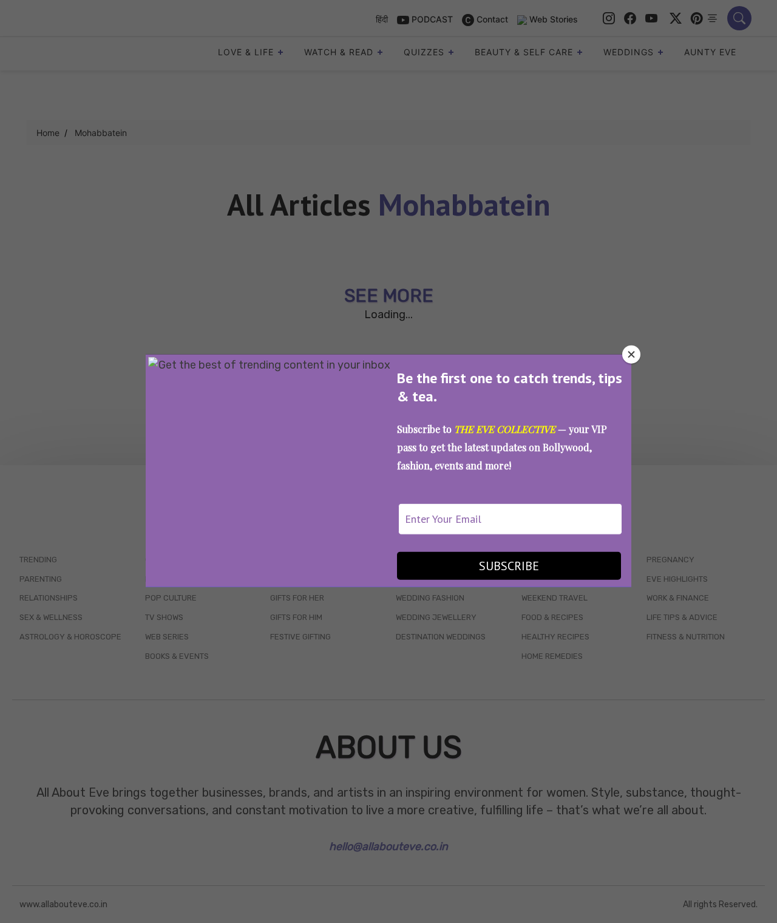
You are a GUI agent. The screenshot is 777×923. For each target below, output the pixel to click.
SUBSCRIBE (509, 566)
